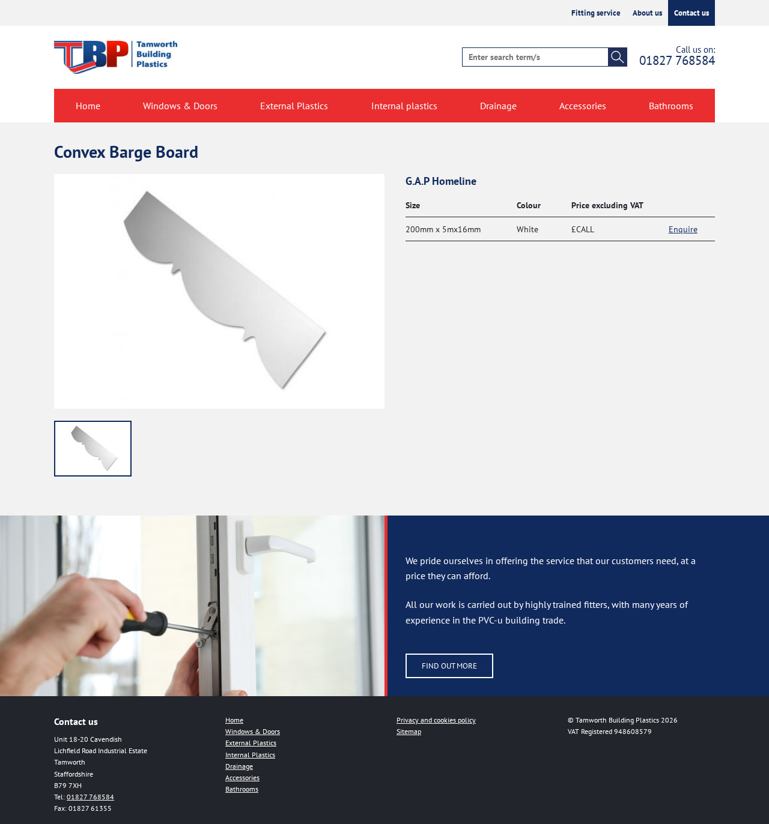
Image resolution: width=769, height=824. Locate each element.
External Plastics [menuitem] (294, 106)
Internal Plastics (250, 754)
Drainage (239, 766)
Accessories (242, 777)
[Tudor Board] (93, 449)
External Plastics (250, 742)
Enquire (683, 229)
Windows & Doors (252, 731)
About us (647, 13)
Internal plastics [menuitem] (404, 106)
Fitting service (596, 13)
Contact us (691, 13)
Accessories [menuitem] (582, 106)
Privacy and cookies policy (436, 719)
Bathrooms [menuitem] (671, 106)
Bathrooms (241, 788)
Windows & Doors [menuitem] (180, 106)
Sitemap (409, 731)
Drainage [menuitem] (498, 106)
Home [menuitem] (88, 106)
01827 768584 (677, 60)
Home (234, 719)
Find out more (449, 666)
